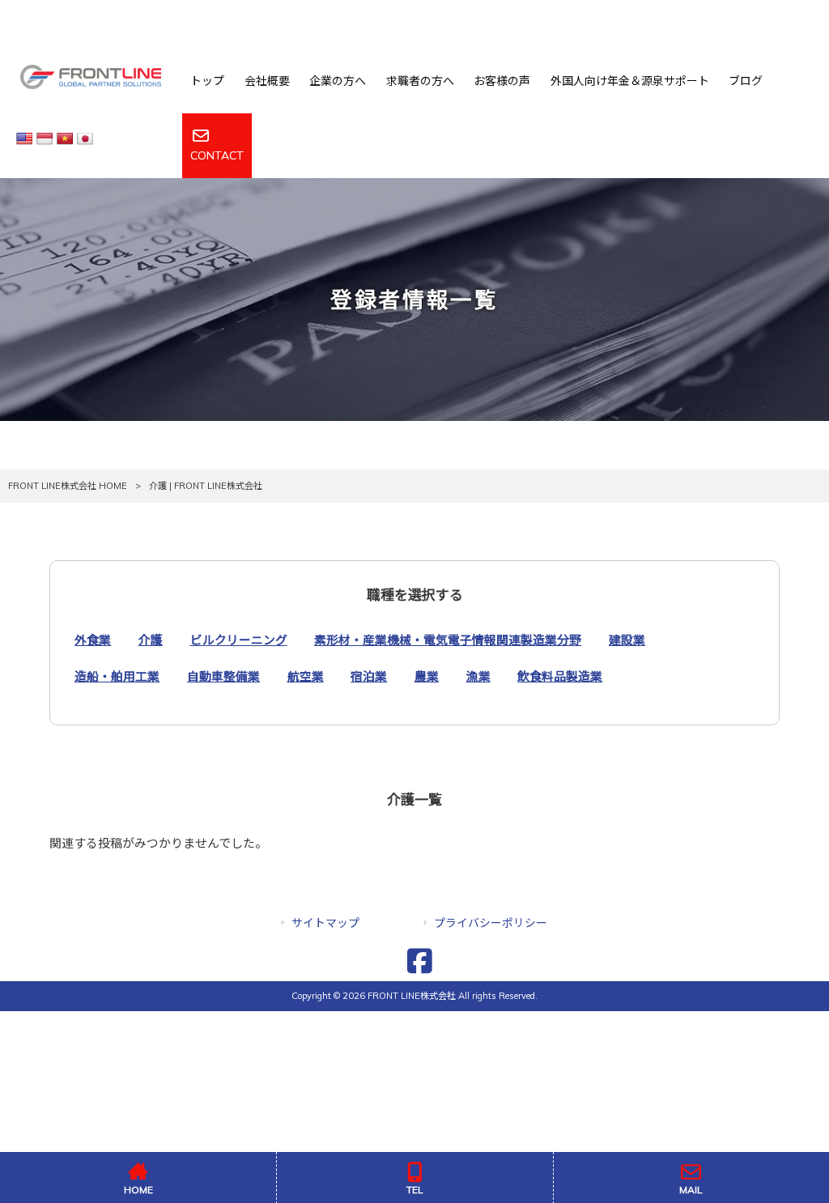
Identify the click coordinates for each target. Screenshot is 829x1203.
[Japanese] (87, 137)
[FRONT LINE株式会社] (93, 79)
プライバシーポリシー (490, 922)
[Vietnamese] (67, 137)
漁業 (478, 676)
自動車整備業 (223, 676)
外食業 (92, 640)
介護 (150, 640)
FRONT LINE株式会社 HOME (67, 485)
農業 (426, 676)
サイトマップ (325, 922)
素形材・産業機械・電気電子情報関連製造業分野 (447, 640)
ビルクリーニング (238, 640)
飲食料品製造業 (559, 676)
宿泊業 (369, 676)
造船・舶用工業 (116, 676)
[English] (26, 137)
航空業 (305, 676)
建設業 (627, 640)
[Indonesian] (46, 137)
